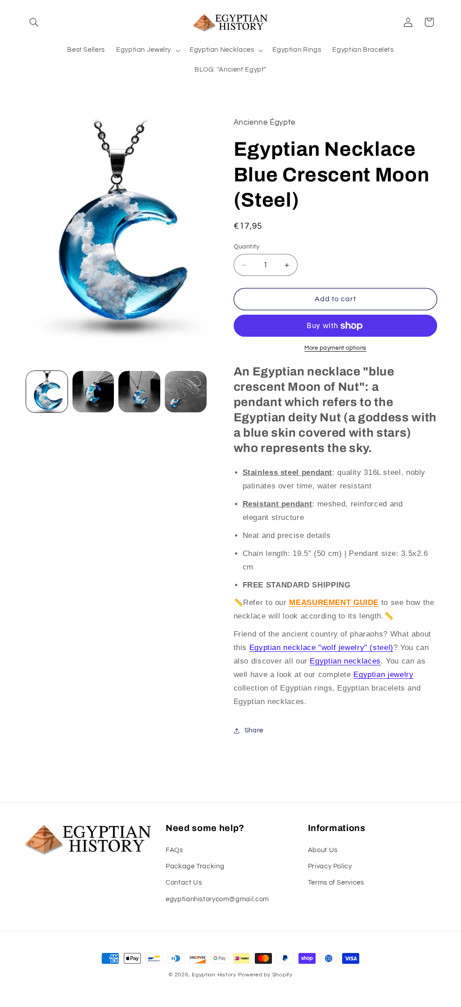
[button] (34, 22)
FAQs (174, 850)
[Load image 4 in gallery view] (185, 391)
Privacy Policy (330, 866)
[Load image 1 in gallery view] (47, 391)
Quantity (247, 247)
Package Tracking (195, 866)
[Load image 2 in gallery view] (93, 391)
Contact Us (184, 882)
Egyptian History (214, 974)
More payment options (335, 348)
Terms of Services (336, 882)
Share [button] (253, 730)
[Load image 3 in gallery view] (139, 391)
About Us (323, 850)
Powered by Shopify (265, 974)
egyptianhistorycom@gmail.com (217, 899)
